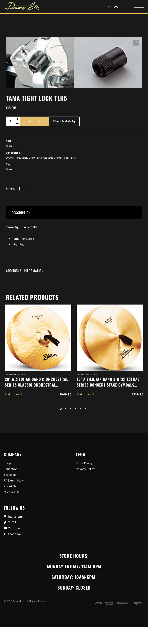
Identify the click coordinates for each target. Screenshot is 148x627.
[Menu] (133, 6)
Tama (9, 169)
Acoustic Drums (52, 157)
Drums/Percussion (17, 157)
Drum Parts (35, 157)
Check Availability (64, 121)
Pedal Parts (69, 157)
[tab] (74, 212)
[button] (136, 43)
